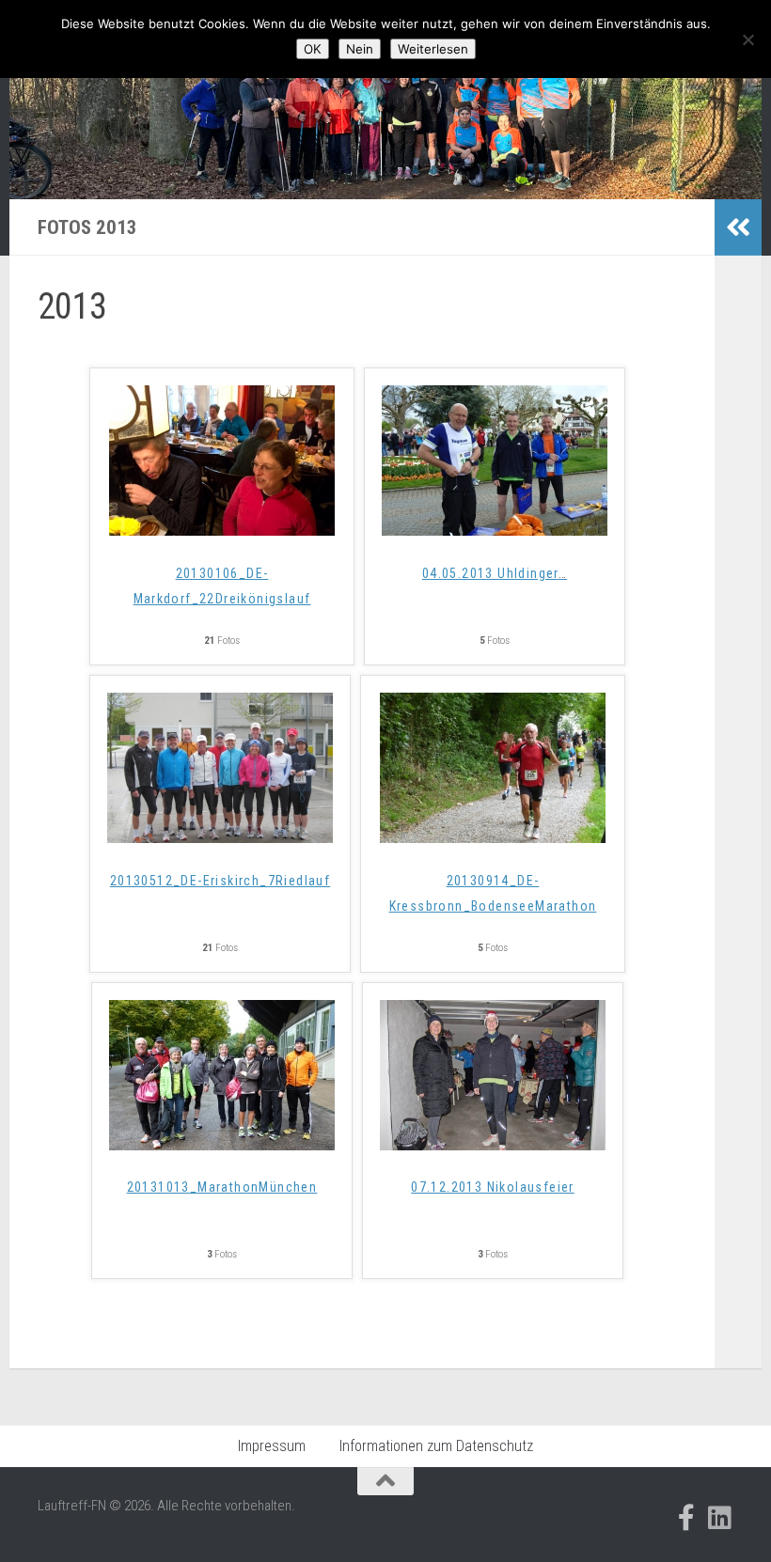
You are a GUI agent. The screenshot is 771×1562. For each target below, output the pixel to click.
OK (313, 48)
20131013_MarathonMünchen (222, 1187)
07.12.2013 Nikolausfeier (492, 1187)
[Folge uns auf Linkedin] (720, 1518)
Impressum (272, 1446)
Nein (359, 48)
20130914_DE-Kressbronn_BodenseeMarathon (493, 893)
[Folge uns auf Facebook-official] (686, 1518)
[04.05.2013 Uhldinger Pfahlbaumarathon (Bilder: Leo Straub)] (494, 529)
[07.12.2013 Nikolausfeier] (493, 1144)
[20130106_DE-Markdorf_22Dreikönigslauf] (222, 529)
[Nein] (747, 39)
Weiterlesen (433, 48)
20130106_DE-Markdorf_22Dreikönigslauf (222, 586)
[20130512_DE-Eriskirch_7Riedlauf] (220, 837)
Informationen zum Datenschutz (436, 1446)
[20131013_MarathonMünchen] (222, 1144)
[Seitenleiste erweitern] (738, 227)
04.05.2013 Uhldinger (494, 573)
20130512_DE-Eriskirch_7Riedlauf (220, 880)
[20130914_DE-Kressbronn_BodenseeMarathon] (493, 837)
